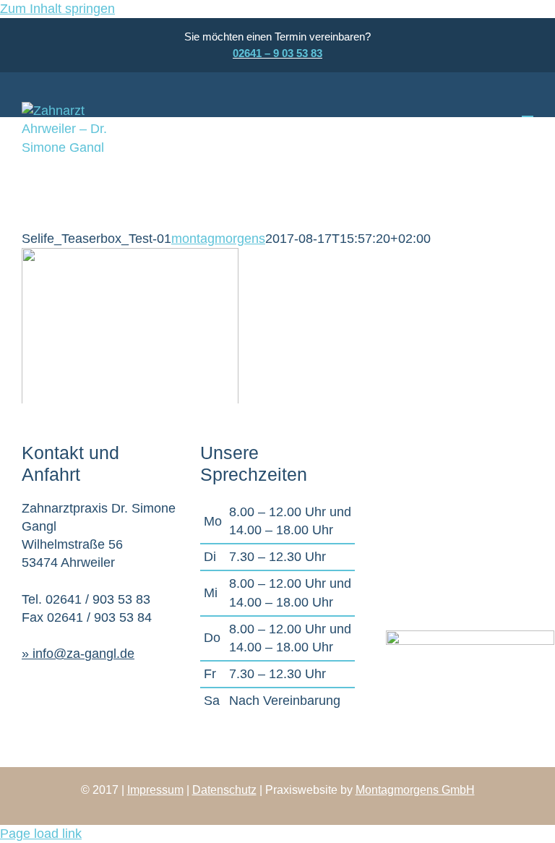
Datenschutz (224, 790)
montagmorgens (218, 238)
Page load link (41, 833)
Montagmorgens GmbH (415, 790)
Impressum (155, 790)
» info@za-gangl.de (78, 653)
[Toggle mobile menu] (527, 109)
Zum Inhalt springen (57, 8)
